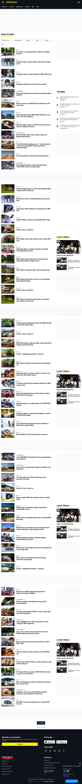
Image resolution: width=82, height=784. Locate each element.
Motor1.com (5, 763)
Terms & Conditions (32, 779)
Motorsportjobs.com (7, 766)
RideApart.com (5, 774)
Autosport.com (5, 768)
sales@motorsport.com (50, 768)
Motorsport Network (37, 781)
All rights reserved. (49, 781)
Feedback (46, 760)
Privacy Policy (49, 779)
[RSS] (63, 750)
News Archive (41, 727)
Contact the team (48, 765)
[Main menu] (3, 2)
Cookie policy (42, 779)
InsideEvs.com (5, 761)
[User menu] (78, 2)
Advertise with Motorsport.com (51, 762)
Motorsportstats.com (7, 771)
